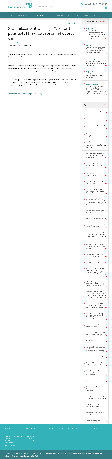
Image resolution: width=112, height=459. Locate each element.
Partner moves (31, 436)
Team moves (9, 438)
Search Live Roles (11, 445)
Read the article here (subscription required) (25, 93)
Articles (29, 438)
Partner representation (13, 436)
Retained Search (10, 443)
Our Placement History (61, 15)
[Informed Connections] (18, 6)
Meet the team (73, 429)
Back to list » (73, 23)
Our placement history (55, 429)
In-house (8, 441)
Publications (40, 15)
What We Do (23, 15)
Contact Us (98, 15)
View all (102, 21)
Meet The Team (82, 15)
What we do (9, 429)
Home (11, 15)
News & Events (31, 441)
